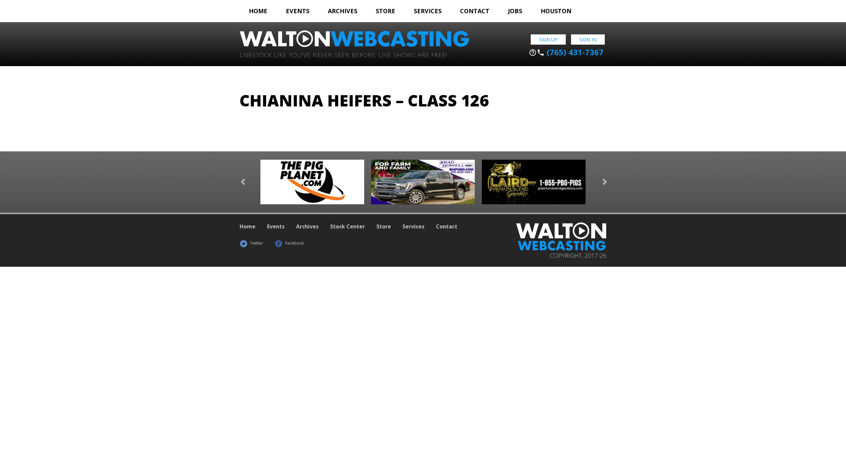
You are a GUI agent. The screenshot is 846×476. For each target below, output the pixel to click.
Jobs (515, 11)
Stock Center (347, 226)
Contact (474, 11)
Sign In (587, 39)
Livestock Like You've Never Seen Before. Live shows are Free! (343, 54)
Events (297, 11)
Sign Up (548, 39)
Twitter (256, 243)
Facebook (294, 243)
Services (428, 11)
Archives (342, 11)
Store (385, 11)
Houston (556, 11)
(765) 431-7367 (566, 52)
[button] (243, 182)
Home (258, 11)
